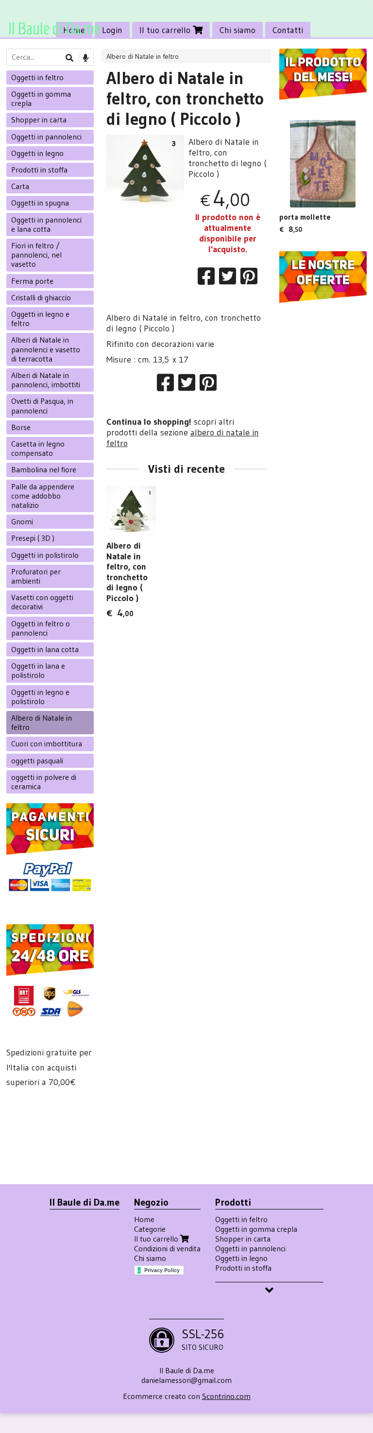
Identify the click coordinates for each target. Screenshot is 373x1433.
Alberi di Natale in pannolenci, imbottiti (45, 379)
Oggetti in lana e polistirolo (38, 670)
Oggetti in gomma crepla (41, 98)
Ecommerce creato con (187, 1396)
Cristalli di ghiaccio (41, 297)
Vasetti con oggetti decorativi (42, 601)
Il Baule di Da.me (54, 28)
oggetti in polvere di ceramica (43, 781)
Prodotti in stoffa (39, 169)
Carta (20, 186)
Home (144, 1219)
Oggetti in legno (37, 153)
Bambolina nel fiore (43, 469)
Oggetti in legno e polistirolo (40, 696)
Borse (21, 427)
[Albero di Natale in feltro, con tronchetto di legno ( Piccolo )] (145, 174)
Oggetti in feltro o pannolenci (40, 628)
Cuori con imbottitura (46, 743)
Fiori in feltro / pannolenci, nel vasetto (36, 255)
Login (112, 30)
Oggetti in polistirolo (45, 555)
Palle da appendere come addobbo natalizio (42, 496)
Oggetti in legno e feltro (40, 318)
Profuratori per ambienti (36, 576)
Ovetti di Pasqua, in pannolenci (42, 405)
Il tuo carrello (166, 30)
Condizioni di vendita (167, 1248)
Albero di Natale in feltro (142, 56)
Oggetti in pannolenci (46, 136)
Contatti (287, 30)
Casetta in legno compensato (38, 448)
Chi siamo (237, 30)
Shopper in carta (39, 119)
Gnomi (22, 521)
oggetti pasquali (37, 760)
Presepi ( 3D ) (32, 538)
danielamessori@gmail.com (186, 1380)
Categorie (150, 1229)
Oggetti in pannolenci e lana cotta (46, 224)
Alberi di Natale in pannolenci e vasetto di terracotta (45, 349)
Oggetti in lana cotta (45, 649)
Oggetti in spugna (40, 202)
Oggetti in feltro (37, 77)
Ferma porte (32, 281)
